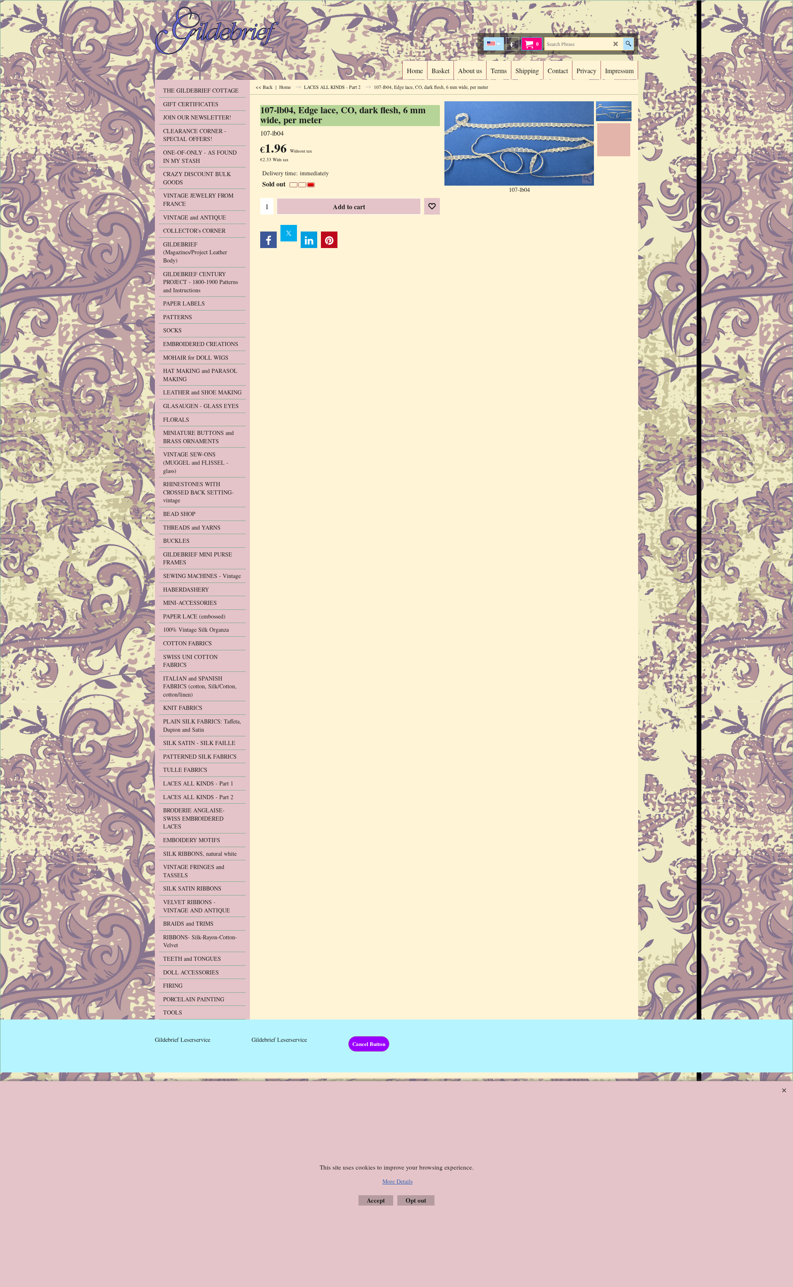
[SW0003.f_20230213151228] (614, 139)
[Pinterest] (329, 240)
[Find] (628, 44)
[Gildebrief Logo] (227, 31)
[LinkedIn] (309, 240)
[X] (288, 233)
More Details (397, 1181)
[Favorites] (432, 206)
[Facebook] (268, 240)
